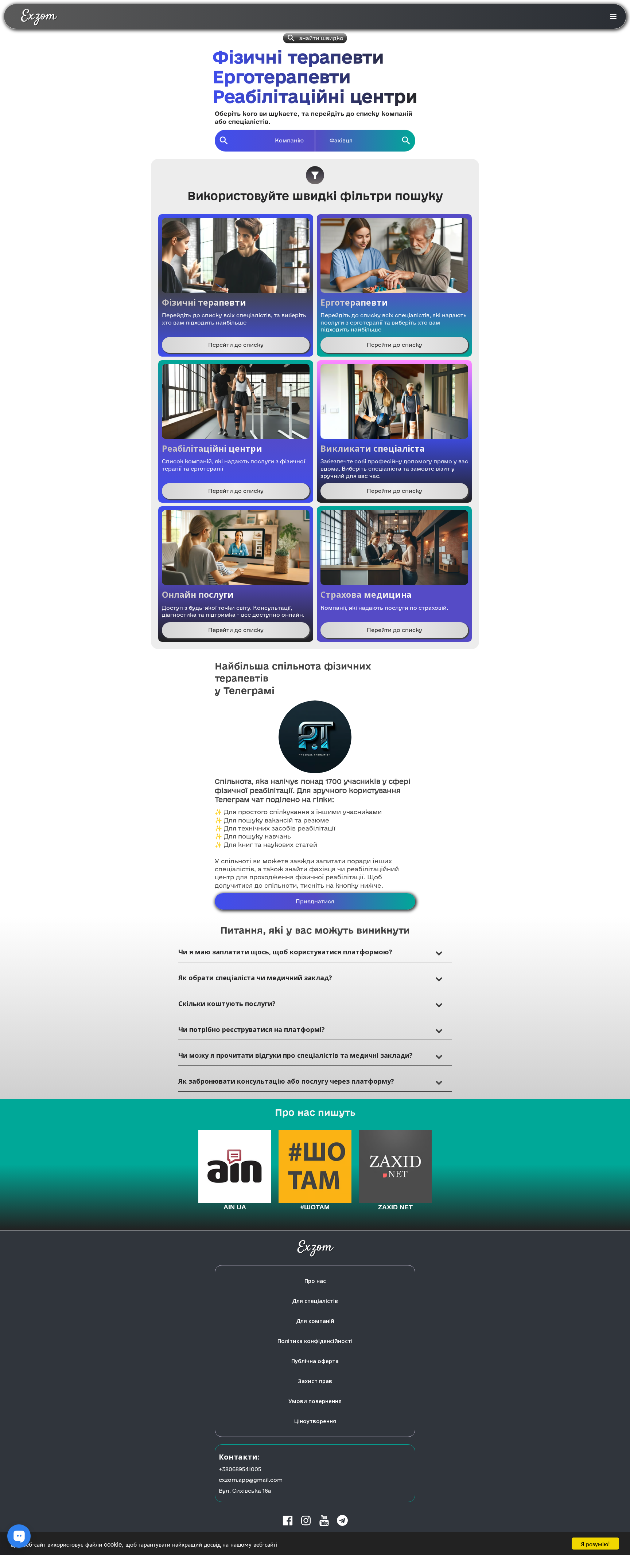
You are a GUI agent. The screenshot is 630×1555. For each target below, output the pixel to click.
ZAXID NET (395, 1207)
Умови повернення (315, 1401)
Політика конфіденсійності (315, 1340)
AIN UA (234, 1207)
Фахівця (341, 140)
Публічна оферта (315, 1360)
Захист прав (315, 1381)
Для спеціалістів (315, 1300)
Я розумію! (595, 1543)
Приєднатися (315, 901)
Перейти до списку (236, 345)
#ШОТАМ (315, 1207)
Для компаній (315, 1320)
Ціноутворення (315, 1421)
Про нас (315, 1280)
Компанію (289, 140)
